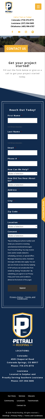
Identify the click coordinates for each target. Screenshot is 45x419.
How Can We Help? (19, 169)
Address (13, 190)
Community (9, 401)
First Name (15, 115)
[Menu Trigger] (38, 6)
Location (14, 222)
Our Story (12, 396)
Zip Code (14, 211)
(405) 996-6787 (27, 26)
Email (12, 148)
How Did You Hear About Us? (21, 179)
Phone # (13, 158)
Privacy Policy (16, 297)
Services (22, 396)
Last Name (15, 132)
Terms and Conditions (26, 298)
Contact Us (21, 405)
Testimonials (33, 401)
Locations (21, 401)
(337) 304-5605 (27, 23)
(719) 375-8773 (27, 20)
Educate (31, 396)
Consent (13, 231)
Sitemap (5, 416)
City (11, 201)
